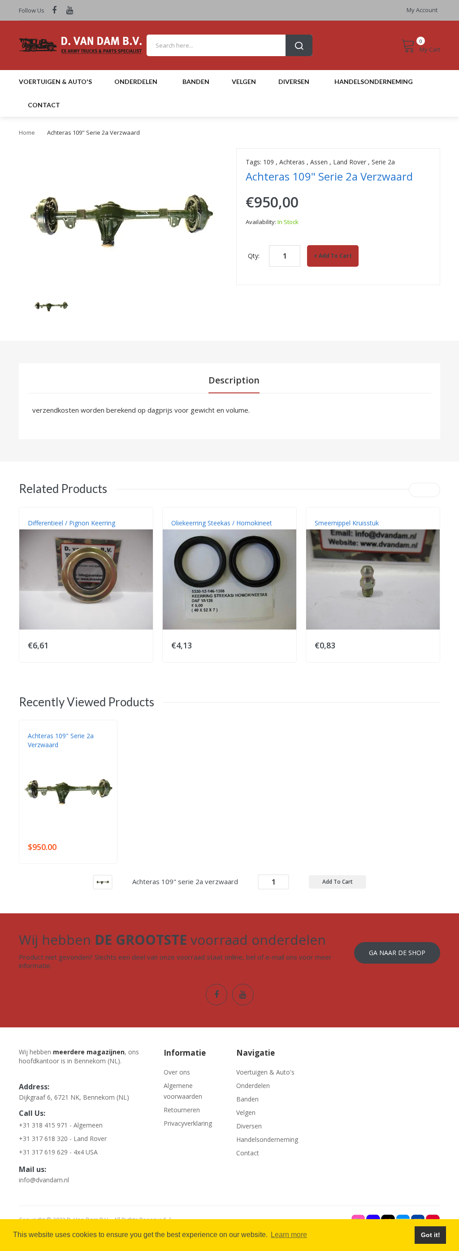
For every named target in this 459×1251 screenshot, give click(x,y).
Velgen (245, 1112)
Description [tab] (234, 380)
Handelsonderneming (265, 1139)
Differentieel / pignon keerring (71, 523)
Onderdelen (253, 1085)
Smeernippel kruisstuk (347, 523)
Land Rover (349, 162)
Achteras (292, 162)
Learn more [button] (289, 1234)
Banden (247, 1099)
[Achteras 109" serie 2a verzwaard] (51, 305)
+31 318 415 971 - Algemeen (61, 1125)
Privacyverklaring (188, 1123)
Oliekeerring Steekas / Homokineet (221, 523)
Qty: (254, 255)
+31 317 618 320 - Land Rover (63, 1138)
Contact (247, 1153)
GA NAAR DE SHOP (397, 952)
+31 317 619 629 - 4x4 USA (58, 1152)
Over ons (177, 1072)
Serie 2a (383, 162)
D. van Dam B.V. (48, 754)
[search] (229, 45)
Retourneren (182, 1110)
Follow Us (31, 10)
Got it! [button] (430, 1234)
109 (268, 162)
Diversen (249, 1126)
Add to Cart (335, 256)
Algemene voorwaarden (183, 1091)
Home (27, 132)
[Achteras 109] (103, 881)
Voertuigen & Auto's (265, 1072)
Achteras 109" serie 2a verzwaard (61, 740)
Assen (319, 162)
